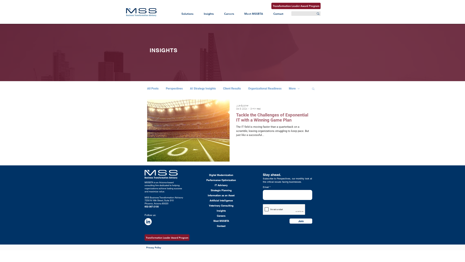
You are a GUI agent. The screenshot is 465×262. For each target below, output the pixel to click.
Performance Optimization (221, 180)
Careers (221, 215)
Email (266, 187)
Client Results (232, 88)
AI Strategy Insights (203, 88)
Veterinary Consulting (221, 205)
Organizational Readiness (265, 88)
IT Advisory (221, 185)
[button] (187, 13)
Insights (221, 210)
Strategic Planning (221, 190)
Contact (221, 226)
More (292, 88)
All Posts (153, 88)
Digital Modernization (221, 175)
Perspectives (174, 88)
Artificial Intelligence (221, 200)
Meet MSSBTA (221, 220)
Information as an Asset (221, 195)
